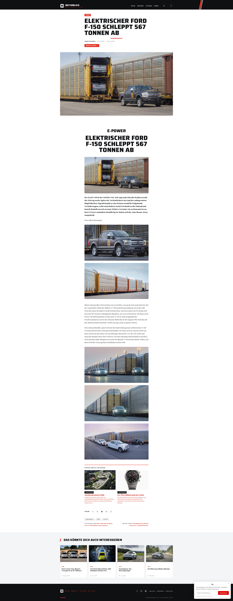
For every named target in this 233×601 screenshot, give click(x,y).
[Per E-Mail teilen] (106, 511)
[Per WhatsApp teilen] (102, 511)
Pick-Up (105, 519)
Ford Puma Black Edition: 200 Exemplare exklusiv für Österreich (100, 570)
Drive (120, 566)
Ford (94, 46)
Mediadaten (160, 591)
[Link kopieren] (111, 511)
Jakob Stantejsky (89, 41)
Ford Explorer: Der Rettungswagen (125, 570)
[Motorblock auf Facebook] (137, 591)
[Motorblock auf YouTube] (145, 591)
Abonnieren (223, 593)
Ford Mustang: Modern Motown (159, 569)
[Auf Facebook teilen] (93, 511)
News (63, 566)
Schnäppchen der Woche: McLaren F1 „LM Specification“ (139, 524)
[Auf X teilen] (97, 511)
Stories (88, 15)
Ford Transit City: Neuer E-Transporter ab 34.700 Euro (71, 570)
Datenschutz (169, 591)
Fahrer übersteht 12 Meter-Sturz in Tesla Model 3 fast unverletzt (98, 524)
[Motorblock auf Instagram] (141, 591)
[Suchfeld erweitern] (164, 5)
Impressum (152, 591)
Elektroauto (89, 519)
